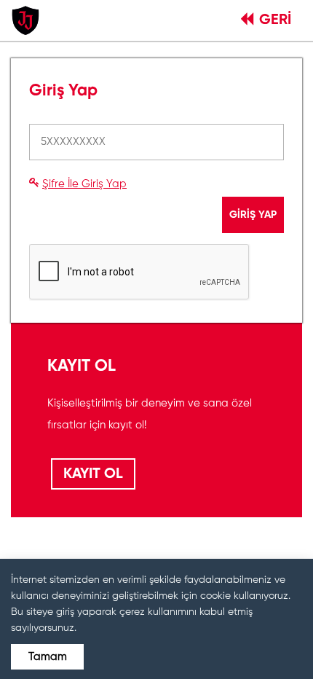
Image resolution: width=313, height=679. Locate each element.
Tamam (47, 656)
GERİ (275, 20)
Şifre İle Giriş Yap (84, 183)
